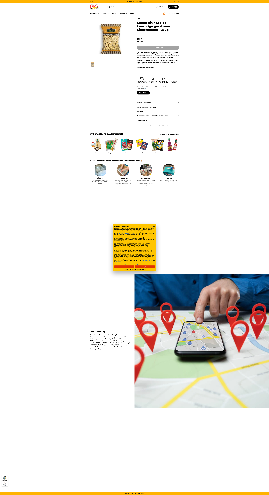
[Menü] (7, 476)
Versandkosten (149, 67)
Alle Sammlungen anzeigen (169, 134)
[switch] (4, 485)
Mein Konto (162, 7)
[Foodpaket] (94, 7)
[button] (134, 493)
